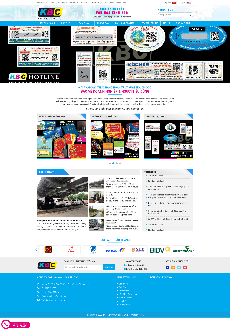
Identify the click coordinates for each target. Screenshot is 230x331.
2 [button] (111, 79)
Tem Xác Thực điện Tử (104, 116)
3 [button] (113, 79)
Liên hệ (122, 301)
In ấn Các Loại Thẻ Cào (51, 116)
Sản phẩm (123, 287)
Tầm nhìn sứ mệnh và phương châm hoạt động (168, 223)
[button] (36, 249)
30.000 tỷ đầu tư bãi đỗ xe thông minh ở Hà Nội (122, 193)
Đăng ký (109, 267)
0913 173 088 (19, 326)
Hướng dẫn (124, 291)
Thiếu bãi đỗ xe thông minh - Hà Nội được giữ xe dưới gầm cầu (121, 179)
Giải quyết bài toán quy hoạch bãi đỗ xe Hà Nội (59, 220)
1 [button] (108, 79)
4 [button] (116, 79)
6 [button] (122, 79)
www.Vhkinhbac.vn (91, 101)
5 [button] (119, 79)
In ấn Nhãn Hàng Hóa (157, 116)
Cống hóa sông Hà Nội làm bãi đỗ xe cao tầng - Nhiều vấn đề (121, 207)
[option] (115, 54)
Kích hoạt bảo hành (156, 210)
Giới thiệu (123, 284)
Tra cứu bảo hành (155, 204)
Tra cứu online (125, 297)
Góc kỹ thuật (125, 304)
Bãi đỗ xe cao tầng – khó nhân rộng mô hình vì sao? (122, 221)
